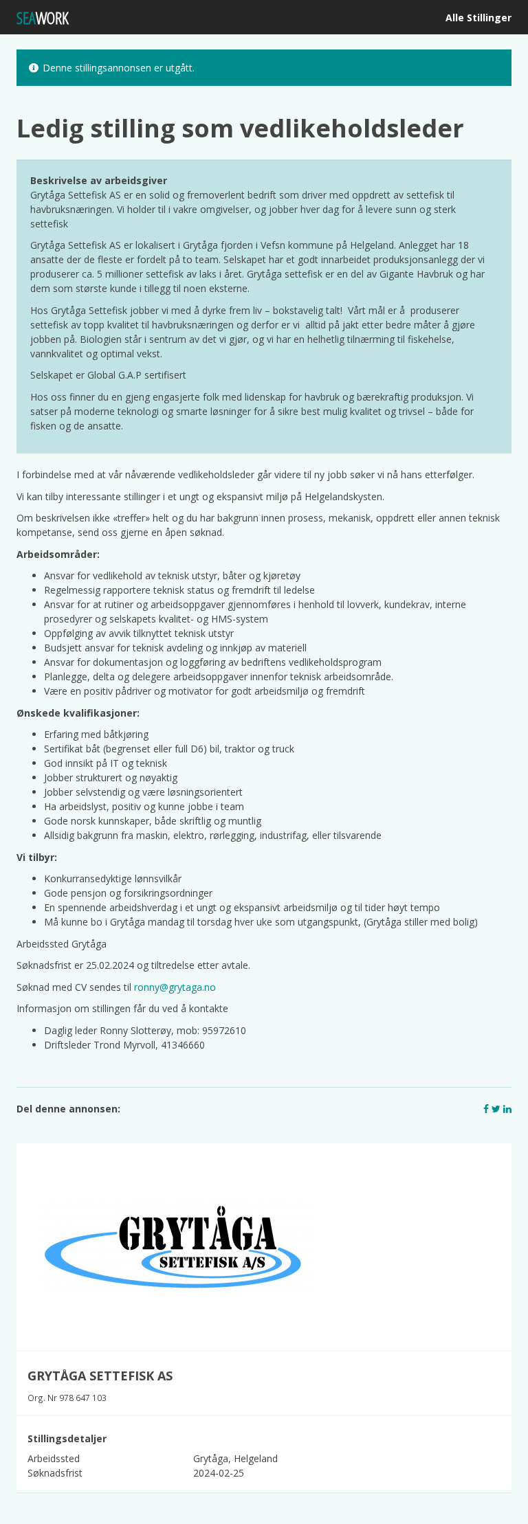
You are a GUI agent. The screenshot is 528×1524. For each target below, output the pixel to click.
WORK (42, 17)
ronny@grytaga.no (175, 987)
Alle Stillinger (479, 17)
